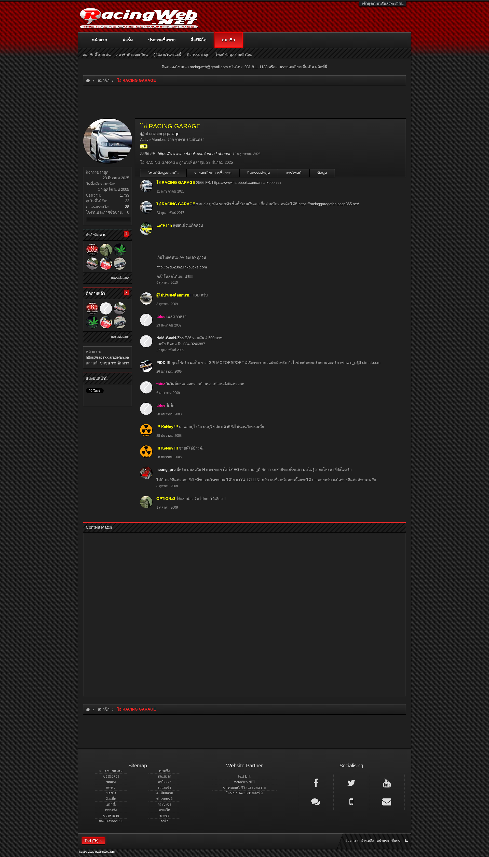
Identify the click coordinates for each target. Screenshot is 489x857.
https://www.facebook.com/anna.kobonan (195, 154)
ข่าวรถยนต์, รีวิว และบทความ (244, 788)
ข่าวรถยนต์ (164, 799)
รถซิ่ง (164, 821)
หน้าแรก (99, 40)
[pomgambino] (119, 263)
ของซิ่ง (111, 793)
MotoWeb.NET (244, 782)
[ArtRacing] (92, 249)
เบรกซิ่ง (111, 804)
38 (127, 207)
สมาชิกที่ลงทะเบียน (132, 54)
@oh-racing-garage (160, 133)
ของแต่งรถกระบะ (111, 821)
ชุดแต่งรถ (164, 776)
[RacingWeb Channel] (386, 783)
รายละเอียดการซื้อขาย (213, 173)
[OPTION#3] (106, 249)
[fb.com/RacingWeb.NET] (315, 783)
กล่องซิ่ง (111, 810)
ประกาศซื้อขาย (161, 40)
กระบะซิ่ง (164, 804)
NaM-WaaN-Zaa (170, 338)
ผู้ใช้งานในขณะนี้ (167, 54)
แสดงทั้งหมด (120, 278)
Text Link (244, 776)
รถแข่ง (164, 816)
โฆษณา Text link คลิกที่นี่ (244, 793)
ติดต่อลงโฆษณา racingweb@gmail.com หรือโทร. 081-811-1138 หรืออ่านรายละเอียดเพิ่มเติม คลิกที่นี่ (244, 67)
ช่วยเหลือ (367, 841)
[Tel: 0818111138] (351, 801)
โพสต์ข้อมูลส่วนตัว (163, 173)
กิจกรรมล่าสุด (258, 173)
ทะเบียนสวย (164, 793)
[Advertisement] (240, 612)
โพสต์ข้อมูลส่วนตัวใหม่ (234, 54)
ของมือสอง (111, 776)
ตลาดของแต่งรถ (111, 771)
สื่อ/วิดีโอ (199, 40)
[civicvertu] (119, 249)
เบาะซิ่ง (164, 771)
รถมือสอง (164, 782)
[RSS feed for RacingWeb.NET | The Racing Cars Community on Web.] (407, 835)
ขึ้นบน (395, 841)
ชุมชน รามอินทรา (114, 363)
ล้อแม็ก (111, 799)
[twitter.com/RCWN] (351, 783)
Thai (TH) (91, 841)
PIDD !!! (163, 362)
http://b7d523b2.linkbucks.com (181, 267)
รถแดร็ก (164, 810)
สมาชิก (228, 40)
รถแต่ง (111, 782)
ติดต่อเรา (351, 841)
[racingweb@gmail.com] (386, 801)
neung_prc (165, 469)
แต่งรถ (111, 788)
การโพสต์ (294, 173)
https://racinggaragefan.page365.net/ (116, 357)
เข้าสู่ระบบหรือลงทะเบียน (382, 3)
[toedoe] (92, 263)
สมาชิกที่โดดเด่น (97, 54)
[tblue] (106, 308)
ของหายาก (111, 816)
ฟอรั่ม (128, 40)
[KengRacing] (106, 263)
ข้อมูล (322, 173)
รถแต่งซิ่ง (164, 788)
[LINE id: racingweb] (315, 801)
